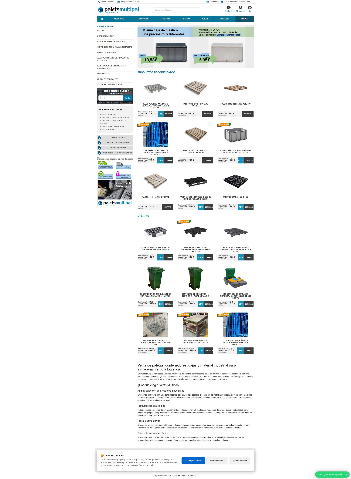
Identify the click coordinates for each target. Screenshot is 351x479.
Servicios (166, 19)
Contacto (229, 11)
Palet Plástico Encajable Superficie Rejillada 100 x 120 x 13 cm (235, 249)
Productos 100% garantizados (117, 153)
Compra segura (117, 137)
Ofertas (186, 19)
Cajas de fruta (108, 114)
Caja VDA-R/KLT (107, 129)
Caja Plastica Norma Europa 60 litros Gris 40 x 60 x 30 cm (235, 151)
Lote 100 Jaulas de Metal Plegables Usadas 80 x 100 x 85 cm (155, 342)
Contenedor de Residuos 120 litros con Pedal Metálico (196, 295)
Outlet (205, 19)
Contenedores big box (112, 120)
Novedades (143, 19)
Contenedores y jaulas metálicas (114, 47)
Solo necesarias (217, 460)
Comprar (168, 114)
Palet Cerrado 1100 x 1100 (235, 197)
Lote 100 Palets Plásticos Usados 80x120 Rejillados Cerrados (155, 152)
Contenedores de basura (114, 117)
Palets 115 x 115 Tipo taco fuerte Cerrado (195, 151)
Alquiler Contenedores (109, 84)
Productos (119, 19)
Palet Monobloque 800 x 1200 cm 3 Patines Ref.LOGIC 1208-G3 (195, 198)
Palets (100, 30)
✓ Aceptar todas (193, 460)
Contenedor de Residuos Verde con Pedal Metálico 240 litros (155, 295)
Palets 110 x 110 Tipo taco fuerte (195, 105)
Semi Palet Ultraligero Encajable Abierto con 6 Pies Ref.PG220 (195, 249)
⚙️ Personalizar (240, 460)
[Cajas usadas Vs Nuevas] (196, 46)
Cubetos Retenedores (112, 126)
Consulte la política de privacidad (108, 102)
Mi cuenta (240, 11)
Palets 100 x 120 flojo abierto (236, 104)
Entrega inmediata (117, 148)
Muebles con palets (107, 79)
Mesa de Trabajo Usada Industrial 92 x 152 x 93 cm (195, 342)
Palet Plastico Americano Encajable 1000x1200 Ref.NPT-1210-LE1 (155, 106)
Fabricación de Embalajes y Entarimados (111, 67)
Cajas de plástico (106, 52)
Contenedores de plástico (111, 41)
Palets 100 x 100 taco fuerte (155, 197)
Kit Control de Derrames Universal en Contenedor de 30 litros (235, 296)
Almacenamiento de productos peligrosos (113, 59)
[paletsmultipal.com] (118, 8)
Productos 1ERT (105, 36)
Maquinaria (103, 73)
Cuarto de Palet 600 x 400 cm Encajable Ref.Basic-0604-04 (155, 248)
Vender (244, 19)
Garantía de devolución (117, 143)
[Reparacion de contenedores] (114, 193)
